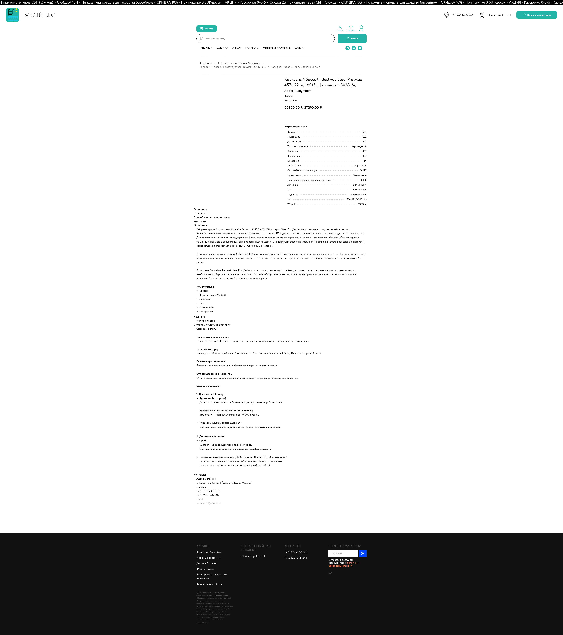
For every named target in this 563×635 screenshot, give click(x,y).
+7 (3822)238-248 (462, 14)
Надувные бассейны (208, 557)
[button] (536, 15)
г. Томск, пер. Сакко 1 (499, 14)
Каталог (222, 48)
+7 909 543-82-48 (207, 495)
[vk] (354, 48)
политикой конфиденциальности (343, 564)
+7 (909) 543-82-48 (296, 552)
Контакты (251, 48)
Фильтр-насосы (205, 568)
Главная (206, 48)
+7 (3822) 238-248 (295, 557)
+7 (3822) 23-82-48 (208, 490)
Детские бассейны (207, 563)
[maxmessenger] (347, 48)
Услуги (300, 48)
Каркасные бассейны (247, 63)
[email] (360, 48)
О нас (236, 48)
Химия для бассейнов (209, 584)
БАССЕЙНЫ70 (40, 15)
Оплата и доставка (276, 48)
